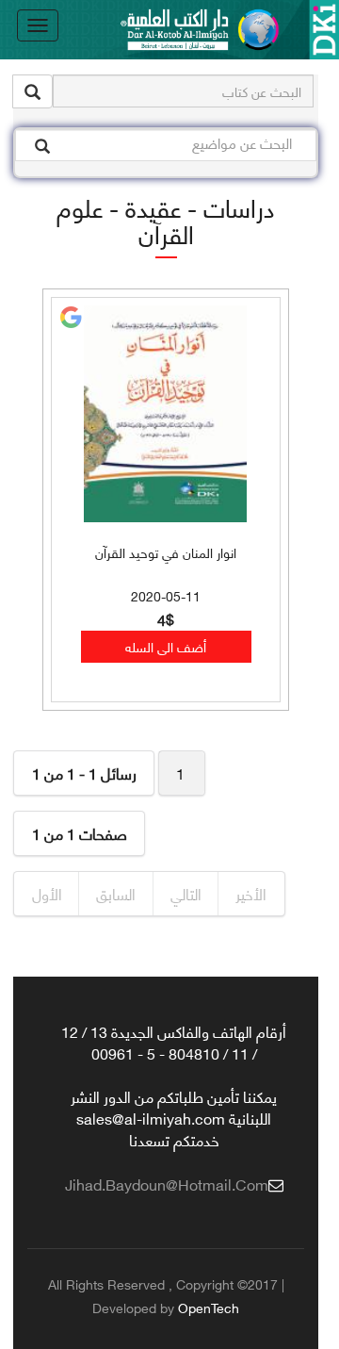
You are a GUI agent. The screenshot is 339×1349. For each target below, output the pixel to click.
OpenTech (208, 1307)
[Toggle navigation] (37, 25)
